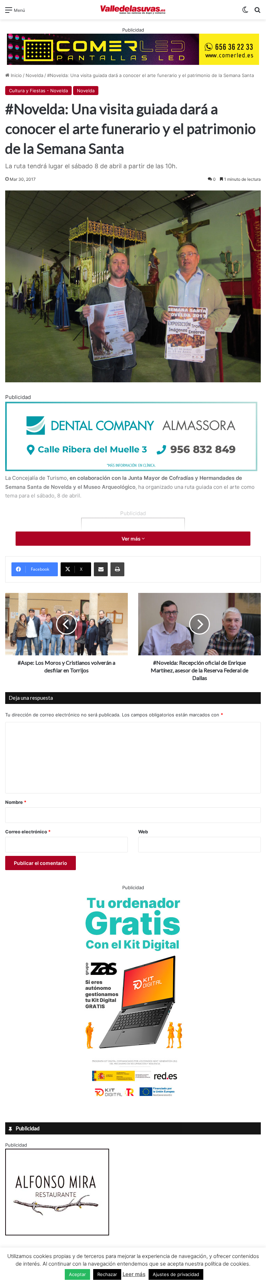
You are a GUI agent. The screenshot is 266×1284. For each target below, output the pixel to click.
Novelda (34, 75)
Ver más (132, 539)
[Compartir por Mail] (101, 569)
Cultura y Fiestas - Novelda (38, 90)
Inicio (15, 75)
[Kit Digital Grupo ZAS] (133, 1097)
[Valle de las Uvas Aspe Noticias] (133, 10)
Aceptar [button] (77, 1274)
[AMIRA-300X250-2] (57, 1233)
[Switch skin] (245, 12)
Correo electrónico (28, 831)
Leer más (134, 1274)
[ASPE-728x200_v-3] (131, 469)
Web (143, 831)
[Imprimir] (117, 569)
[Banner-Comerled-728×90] (133, 48)
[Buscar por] (257, 12)
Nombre (15, 802)
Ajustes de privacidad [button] (176, 1274)
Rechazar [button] (107, 1274)
